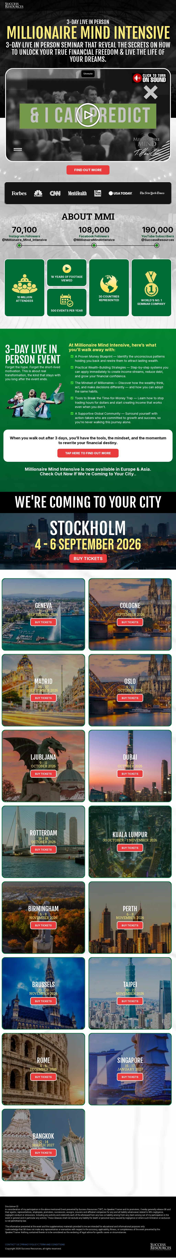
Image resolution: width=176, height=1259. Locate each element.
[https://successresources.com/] (130, 1246)
